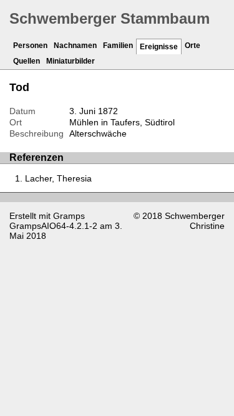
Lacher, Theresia (58, 178)
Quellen (26, 61)
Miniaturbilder (70, 61)
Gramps (69, 216)
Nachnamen (75, 45)
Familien (118, 45)
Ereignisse (159, 46)
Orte (192, 45)
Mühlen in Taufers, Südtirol (122, 122)
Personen (30, 45)
